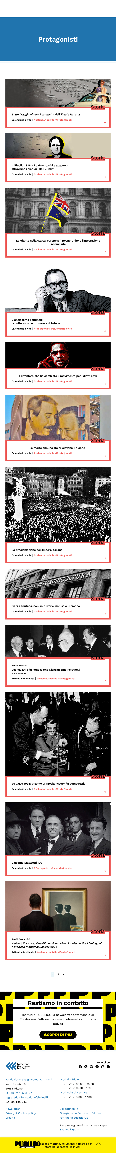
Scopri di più (58, 1034)
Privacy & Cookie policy (20, 1113)
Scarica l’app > (69, 1129)
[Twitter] (85, 1066)
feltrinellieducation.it (74, 1117)
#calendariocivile (44, 119)
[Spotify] (108, 1066)
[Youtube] (91, 1066)
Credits (10, 1117)
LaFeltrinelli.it (69, 1108)
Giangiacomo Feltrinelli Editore (80, 1113)
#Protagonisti (63, 119)
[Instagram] (97, 1066)
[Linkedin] (102, 1066)
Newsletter (12, 1108)
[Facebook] (80, 1066)
